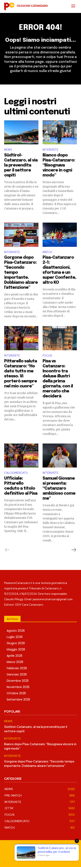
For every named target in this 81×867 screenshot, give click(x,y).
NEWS (8, 149)
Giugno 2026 (16, 643)
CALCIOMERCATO (16, 473)
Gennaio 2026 (17, 674)
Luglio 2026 (15, 637)
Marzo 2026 (15, 662)
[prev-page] (7, 550)
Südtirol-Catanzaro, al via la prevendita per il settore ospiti (21, 165)
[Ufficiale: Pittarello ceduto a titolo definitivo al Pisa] (21, 456)
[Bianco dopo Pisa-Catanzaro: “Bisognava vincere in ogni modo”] (60, 132)
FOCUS (47, 355)
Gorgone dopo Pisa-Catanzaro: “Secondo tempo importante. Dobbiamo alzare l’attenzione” (39, 763)
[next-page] (73, 550)
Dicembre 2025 (18, 681)
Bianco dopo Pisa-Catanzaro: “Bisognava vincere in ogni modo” (59, 165)
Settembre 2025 (18, 699)
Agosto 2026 (16, 631)
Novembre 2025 (18, 687)
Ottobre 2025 (16, 693)
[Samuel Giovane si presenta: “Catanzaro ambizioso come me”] (60, 456)
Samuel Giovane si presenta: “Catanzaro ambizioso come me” (59, 488)
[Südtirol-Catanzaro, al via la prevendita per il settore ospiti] (21, 132)
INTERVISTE (50, 149)
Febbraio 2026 (17, 668)
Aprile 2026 (14, 656)
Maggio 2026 (16, 649)
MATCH (47, 252)
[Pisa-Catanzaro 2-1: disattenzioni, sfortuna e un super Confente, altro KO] (60, 235)
